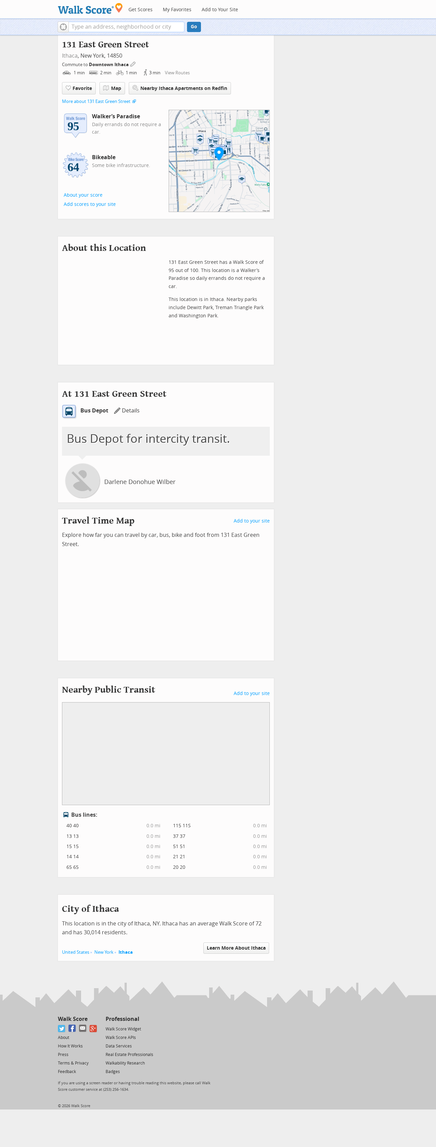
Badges (113, 1071)
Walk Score (73, 1019)
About (63, 1037)
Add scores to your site (90, 204)
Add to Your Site (220, 10)
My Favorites (177, 10)
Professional (122, 1019)
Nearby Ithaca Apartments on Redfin (183, 88)
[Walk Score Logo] (90, 8)
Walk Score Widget (123, 1029)
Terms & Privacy (73, 1063)
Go (194, 27)
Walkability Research (125, 1063)
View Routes (177, 72)
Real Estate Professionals (129, 1054)
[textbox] (126, 26)
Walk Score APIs (121, 1037)
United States (75, 952)
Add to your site (252, 521)
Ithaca (70, 55)
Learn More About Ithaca (236, 948)
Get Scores (140, 10)
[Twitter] (62, 1028)
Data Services (119, 1046)
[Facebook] (72, 1028)
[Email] (83, 1028)
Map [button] (116, 88)
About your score (83, 195)
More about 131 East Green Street (96, 101)
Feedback (67, 1071)
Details (131, 410)
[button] (63, 26)
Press (63, 1054)
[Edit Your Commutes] (133, 63)
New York (103, 952)
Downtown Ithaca (109, 64)
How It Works (70, 1046)
